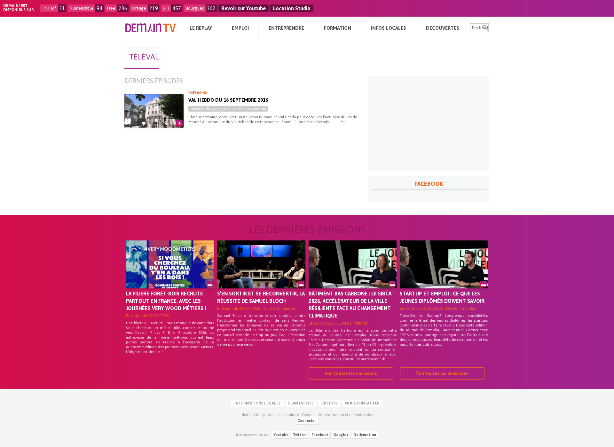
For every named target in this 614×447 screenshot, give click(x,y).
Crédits (329, 403)
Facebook (320, 435)
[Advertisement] (428, 123)
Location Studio (292, 8)
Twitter (300, 435)
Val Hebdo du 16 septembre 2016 (228, 100)
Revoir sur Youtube (243, 8)
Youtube (281, 435)
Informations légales (257, 403)
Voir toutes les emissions (351, 373)
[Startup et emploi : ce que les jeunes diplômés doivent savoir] (444, 273)
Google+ (341, 435)
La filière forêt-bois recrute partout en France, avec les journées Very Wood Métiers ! (166, 301)
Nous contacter (362, 403)
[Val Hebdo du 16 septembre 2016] (154, 111)
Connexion (307, 421)
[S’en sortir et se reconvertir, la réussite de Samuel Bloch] (261, 273)
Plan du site (301, 403)
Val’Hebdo (197, 93)
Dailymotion (364, 435)
